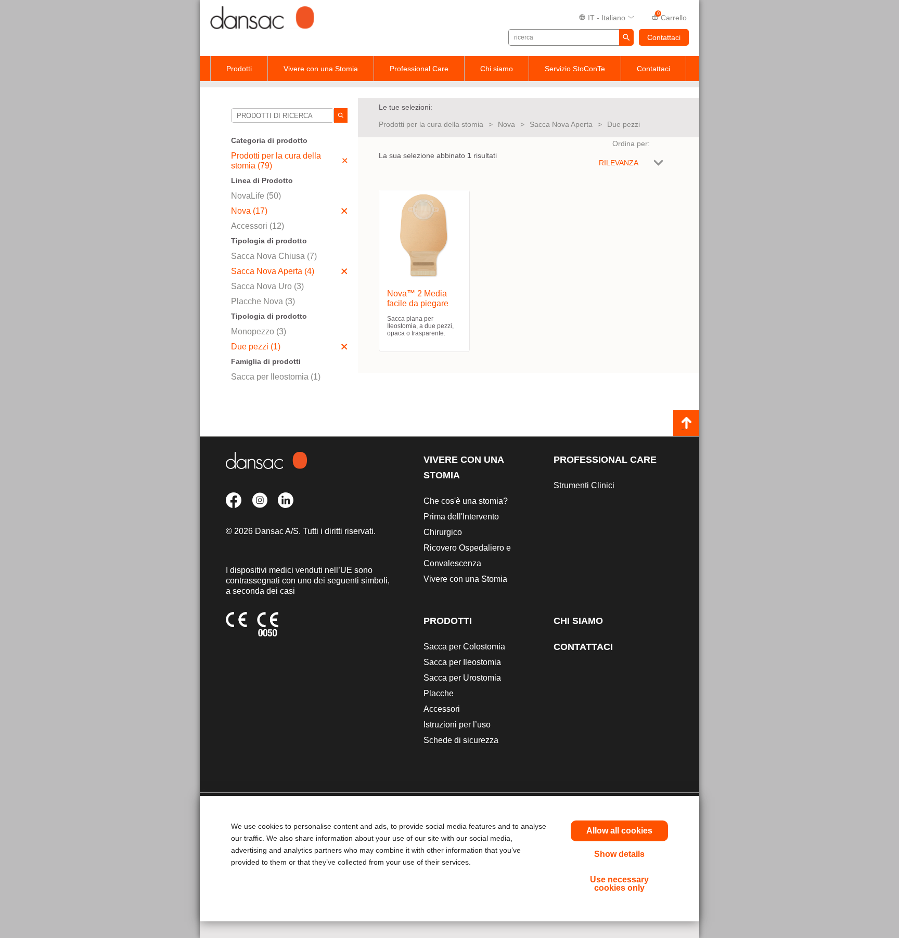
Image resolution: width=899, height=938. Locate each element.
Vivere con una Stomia (321, 68)
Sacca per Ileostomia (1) (275, 376)
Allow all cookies (619, 830)
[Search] (341, 115)
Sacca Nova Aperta (561, 124)
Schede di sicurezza (460, 740)
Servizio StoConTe (575, 68)
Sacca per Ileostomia (462, 662)
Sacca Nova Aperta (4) (272, 271)
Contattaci (663, 37)
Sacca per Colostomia (464, 646)
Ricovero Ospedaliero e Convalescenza (467, 555)
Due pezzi (623, 124)
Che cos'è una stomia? (465, 501)
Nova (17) (249, 210)
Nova (506, 124)
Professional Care (419, 68)
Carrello (672, 16)
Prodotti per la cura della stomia (431, 124)
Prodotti (239, 68)
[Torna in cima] (686, 423)
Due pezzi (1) (255, 346)
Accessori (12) (257, 226)
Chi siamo (496, 68)
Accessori (441, 709)
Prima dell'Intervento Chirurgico (461, 524)
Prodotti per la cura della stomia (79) (276, 160)
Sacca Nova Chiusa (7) (274, 256)
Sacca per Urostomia (462, 677)
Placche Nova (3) (263, 301)
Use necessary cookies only (619, 883)
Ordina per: (631, 143)
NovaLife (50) (256, 195)
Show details (619, 854)
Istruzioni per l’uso (457, 724)
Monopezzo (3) (258, 331)
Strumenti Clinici (584, 485)
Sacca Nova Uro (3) (267, 286)
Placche (438, 693)
